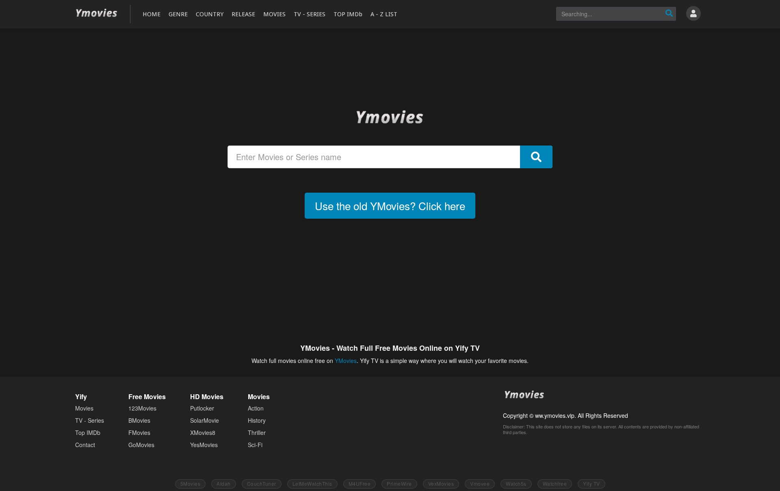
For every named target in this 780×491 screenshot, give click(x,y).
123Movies (142, 408)
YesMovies (204, 445)
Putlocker (202, 408)
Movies (84, 408)
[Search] (669, 14)
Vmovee (480, 483)
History (257, 420)
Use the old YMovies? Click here (390, 205)
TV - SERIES (309, 14)
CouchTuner (261, 483)
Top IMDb (87, 432)
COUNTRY (209, 14)
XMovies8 (202, 432)
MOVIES (274, 14)
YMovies (96, 13)
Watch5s (516, 483)
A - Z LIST (383, 14)
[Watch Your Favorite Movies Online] (390, 117)
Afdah (224, 483)
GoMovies (141, 445)
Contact (85, 445)
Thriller (257, 432)
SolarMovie (204, 420)
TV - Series (89, 420)
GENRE (178, 14)
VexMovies (441, 483)
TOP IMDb (348, 14)
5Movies (190, 483)
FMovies (139, 432)
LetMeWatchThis (312, 483)
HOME (151, 14)
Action (256, 408)
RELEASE (243, 14)
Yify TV (591, 483)
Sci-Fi (255, 445)
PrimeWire (399, 483)
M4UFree (360, 483)
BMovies (139, 420)
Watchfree (555, 483)
